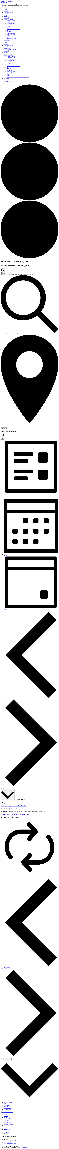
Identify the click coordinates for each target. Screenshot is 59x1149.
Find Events (4, 428)
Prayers (8, 37)
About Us (6, 11)
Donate (5, 15)
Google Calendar (8, 1102)
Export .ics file (7, 1108)
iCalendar (6, 1103)
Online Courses (7, 1122)
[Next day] (31, 786)
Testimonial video (8, 1131)
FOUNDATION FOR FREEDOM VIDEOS (18, 77)
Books (8, 30)
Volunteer (9, 26)
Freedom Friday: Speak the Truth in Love (14, 806)
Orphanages (7, 40)
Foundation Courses (12, 22)
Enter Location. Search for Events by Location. (12, 334)
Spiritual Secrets (11, 20)
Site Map (6, 1133)
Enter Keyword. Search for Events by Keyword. (12, 274)
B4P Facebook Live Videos (13, 29)
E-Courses (6, 78)
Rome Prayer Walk (11, 59)
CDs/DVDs (10, 31)
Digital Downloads (11, 68)
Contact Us (6, 18)
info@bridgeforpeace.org (10, 1143)
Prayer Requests (11, 23)
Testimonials (7, 16)
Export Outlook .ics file (9, 1109)
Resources (6, 27)
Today (2, 788)
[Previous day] (31, 698)
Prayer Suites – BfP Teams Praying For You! (15, 814)
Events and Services (8, 12)
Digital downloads (11, 38)
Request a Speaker (11, 24)
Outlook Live (7, 1106)
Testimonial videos (11, 49)
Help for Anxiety (8, 81)
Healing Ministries (8, 19)
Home (5, 9)
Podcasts (9, 36)
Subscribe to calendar (6, 1059)
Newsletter (6, 13)
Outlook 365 (7, 1105)
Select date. (18, 799)
